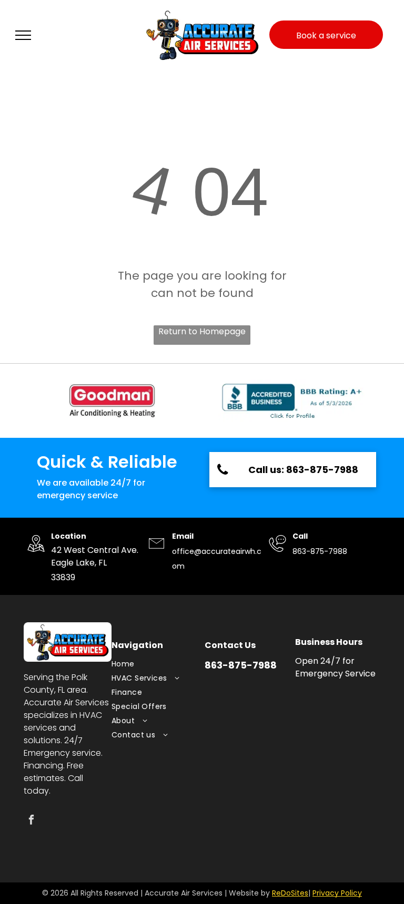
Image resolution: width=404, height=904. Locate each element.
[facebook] (31, 821)
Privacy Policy (337, 893)
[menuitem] (153, 664)
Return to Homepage (202, 331)
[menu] (23, 35)
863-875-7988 (319, 551)
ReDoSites (290, 893)
